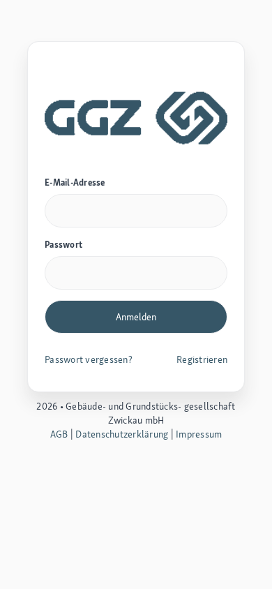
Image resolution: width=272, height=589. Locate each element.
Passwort (63, 245)
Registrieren (201, 359)
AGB (59, 434)
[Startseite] (136, 116)
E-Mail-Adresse (75, 182)
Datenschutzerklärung (121, 434)
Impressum (199, 434)
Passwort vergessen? (89, 359)
